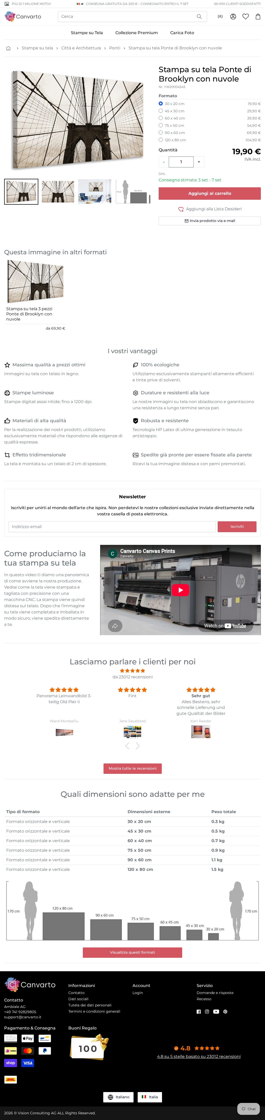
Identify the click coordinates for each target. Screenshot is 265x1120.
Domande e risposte (215, 992)
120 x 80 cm (175, 140)
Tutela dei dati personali (90, 1005)
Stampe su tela (37, 48)
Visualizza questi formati (132, 952)
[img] (132, 670)
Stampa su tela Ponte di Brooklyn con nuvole (175, 48)
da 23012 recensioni (133, 676)
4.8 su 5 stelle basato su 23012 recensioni (199, 1056)
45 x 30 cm (175, 111)
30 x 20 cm (175, 103)
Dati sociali (78, 999)
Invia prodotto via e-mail (212, 220)
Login (137, 992)
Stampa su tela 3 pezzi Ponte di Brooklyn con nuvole (29, 314)
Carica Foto (182, 32)
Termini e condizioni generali (94, 1011)
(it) (220, 16)
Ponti (114, 48)
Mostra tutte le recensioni (133, 768)
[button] (21, 192)
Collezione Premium (136, 32)
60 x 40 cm (175, 118)
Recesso (204, 999)
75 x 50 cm (174, 125)
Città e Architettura (81, 48)
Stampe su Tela (87, 32)
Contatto (76, 992)
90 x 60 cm (175, 132)
